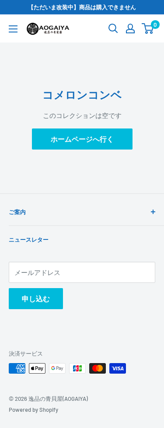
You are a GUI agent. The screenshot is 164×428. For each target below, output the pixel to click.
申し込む (36, 298)
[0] (148, 28)
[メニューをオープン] (13, 28)
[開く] (113, 28)
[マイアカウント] (130, 28)
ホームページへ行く (82, 139)
